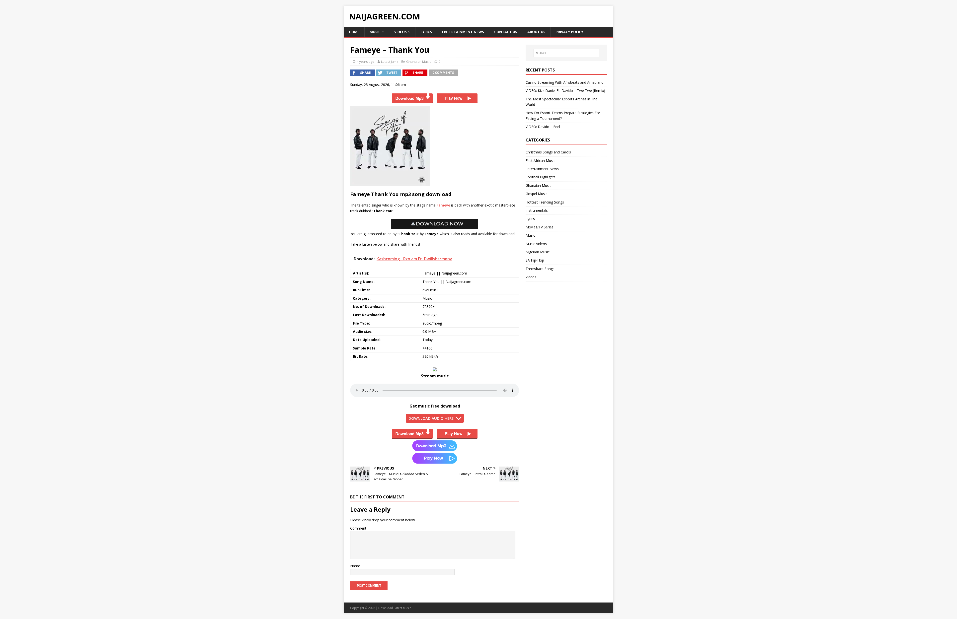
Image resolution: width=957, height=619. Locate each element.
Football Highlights (541, 177)
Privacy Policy (569, 31)
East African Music (540, 160)
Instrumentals (537, 210)
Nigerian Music (538, 252)
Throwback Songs (540, 268)
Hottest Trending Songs (545, 202)
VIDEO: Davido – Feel (543, 126)
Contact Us (505, 31)
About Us (536, 31)
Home (354, 31)
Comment (358, 528)
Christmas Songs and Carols (548, 152)
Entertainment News (463, 31)
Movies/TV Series (540, 227)
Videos (400, 31)
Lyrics (426, 31)
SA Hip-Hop (535, 260)
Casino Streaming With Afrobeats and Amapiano (565, 82)
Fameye (443, 205)
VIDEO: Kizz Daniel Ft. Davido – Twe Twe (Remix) (565, 90)
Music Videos (536, 243)
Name (355, 565)
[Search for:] (566, 53)
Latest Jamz (389, 61)
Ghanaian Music (418, 61)
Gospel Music (536, 193)
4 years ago (365, 61)
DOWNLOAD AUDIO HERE (431, 418)
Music (375, 31)
